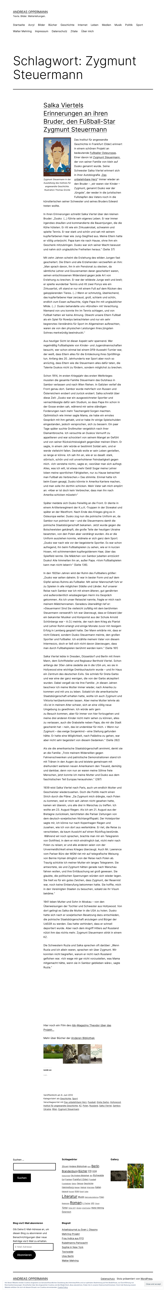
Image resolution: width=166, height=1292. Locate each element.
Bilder (41, 24)
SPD (92, 1203)
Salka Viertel (105, 1105)
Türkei (65, 1208)
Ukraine (47, 1109)
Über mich (87, 31)
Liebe (86, 1191)
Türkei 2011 (72, 1208)
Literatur (69, 1196)
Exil (63, 1179)
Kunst (82, 1191)
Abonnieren (24, 1254)
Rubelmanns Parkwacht (75, 1242)
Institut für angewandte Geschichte (60, 1105)
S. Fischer (86, 1203)
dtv (91, 1175)
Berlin (95, 1166)
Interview (91, 1187)
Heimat (83, 1187)
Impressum (41, 31)
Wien (54, 1109)
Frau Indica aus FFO (73, 1238)
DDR (94, 1171)
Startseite (19, 24)
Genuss (80, 1183)
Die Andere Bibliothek (80, 1175)
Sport (139, 24)
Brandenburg (70, 1171)
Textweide (67, 1251)
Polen (85, 1105)
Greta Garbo (103, 1102)
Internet (82, 24)
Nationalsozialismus (92, 1197)
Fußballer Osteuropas (103, 152)
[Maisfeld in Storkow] (135, 1175)
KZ (80, 1105)
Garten (74, 1183)
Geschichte (67, 24)
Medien (106, 24)
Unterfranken (86, 1208)
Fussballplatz (66, 1183)
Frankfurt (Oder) (81, 1179)
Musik (118, 24)
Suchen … (18, 1159)
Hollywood (115, 1102)
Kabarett (65, 1191)
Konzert (71, 1191)
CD (90, 1171)
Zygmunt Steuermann (106, 157)
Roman (76, 1202)
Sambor (116, 1105)
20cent (65, 1166)
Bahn (89, 1166)
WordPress (146, 1278)
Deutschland (66, 1176)
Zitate (74, 31)
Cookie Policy (63, 1287)
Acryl (31, 24)
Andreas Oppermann (30, 12)
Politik (129, 24)
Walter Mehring (22, 31)
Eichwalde (98, 1175)
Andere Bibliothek (78, 1166)
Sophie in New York (72, 1247)
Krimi (77, 1191)
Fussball (92, 1102)
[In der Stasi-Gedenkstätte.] (119, 1175)
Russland (93, 1105)
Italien (98, 1187)
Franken (68, 1179)
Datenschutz (59, 31)
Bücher (52, 24)
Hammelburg (68, 1187)
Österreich (66, 1212)
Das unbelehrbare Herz (75, 1102)
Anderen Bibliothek (83, 1038)
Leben (94, 24)
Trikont (97, 1203)
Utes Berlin (68, 1256)
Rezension (65, 1203)
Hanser (77, 1187)
